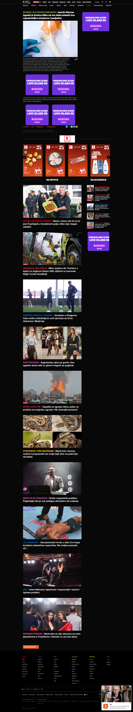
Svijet (23, 661)
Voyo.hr (34, 701)
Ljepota (52, 5)
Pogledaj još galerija (29, 647)
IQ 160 (79, 2)
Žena (68, 2)
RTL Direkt (24, 669)
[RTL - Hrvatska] (101, 695)
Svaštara (91, 673)
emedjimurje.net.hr (41, 701)
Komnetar (92, 666)
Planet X (91, 671)
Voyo (55, 680)
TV (54, 669)
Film (55, 661)
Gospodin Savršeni (58, 676)
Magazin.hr (40, 127)
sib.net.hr (50, 701)
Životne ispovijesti (98, 5)
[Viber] (74, 127)
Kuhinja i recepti (43, 5)
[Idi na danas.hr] (37, 2)
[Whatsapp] (72, 127)
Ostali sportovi (41, 673)
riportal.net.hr (75, 701)
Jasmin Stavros (33, 131)
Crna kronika (24, 664)
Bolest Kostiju (42, 131)
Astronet (91, 659)
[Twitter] (69, 127)
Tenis (39, 671)
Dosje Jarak (24, 673)
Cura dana (92, 661)
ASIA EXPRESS (86, 2)
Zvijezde (55, 659)
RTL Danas (24, 666)
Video (108, 659)
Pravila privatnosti (59, 694)
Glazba (55, 664)
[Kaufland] (66, 139)
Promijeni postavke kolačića (76, 694)
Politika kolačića (49, 694)
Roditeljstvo (81, 5)
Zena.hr (29, 701)
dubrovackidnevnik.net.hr (86, 701)
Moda (65, 5)
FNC (39, 676)
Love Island (56, 671)
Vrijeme (24, 676)
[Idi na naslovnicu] (27, 3)
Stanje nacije (25, 671)
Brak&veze (25, 5)
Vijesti (23, 659)
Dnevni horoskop (93, 664)
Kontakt (66, 694)
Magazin (55, 2)
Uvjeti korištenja (40, 694)
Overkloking (92, 669)
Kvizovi (91, 676)
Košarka (39, 669)
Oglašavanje (32, 694)
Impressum (25, 694)
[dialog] (116, 698)
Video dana (92, 678)
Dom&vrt (33, 5)
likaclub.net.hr (40, 703)
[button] (24, 157)
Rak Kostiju (50, 131)
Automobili (108, 5)
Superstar (56, 673)
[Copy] (77, 127)
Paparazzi (56, 666)
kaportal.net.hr (57, 701)
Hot (49, 2)
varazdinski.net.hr (66, 701)
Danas (24, 657)
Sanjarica (108, 664)
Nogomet (40, 659)
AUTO (73, 2)
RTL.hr (23, 701)
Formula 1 (40, 678)
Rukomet (40, 661)
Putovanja (72, 5)
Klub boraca (40, 664)
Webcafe (63, 2)
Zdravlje (89, 5)
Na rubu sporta (41, 666)
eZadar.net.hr (96, 701)
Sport (45, 2)
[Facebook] (67, 127)
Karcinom (26, 131)
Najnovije (109, 662)
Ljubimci (59, 5)
